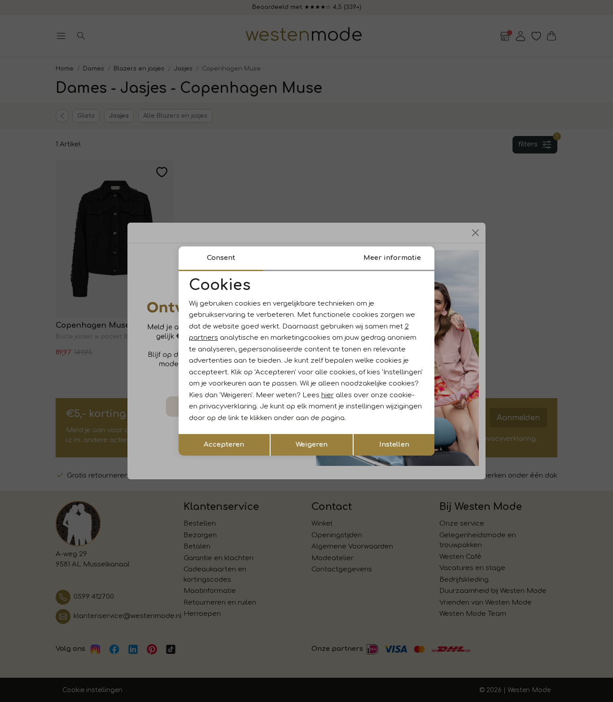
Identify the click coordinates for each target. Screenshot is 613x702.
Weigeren (312, 444)
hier (327, 395)
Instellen (394, 444)
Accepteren (224, 444)
